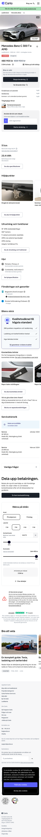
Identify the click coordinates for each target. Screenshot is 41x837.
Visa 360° (35, 39)
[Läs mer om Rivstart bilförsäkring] (28, 301)
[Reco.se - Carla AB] (15, 800)
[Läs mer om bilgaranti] (24, 291)
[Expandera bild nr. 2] (20, 28)
